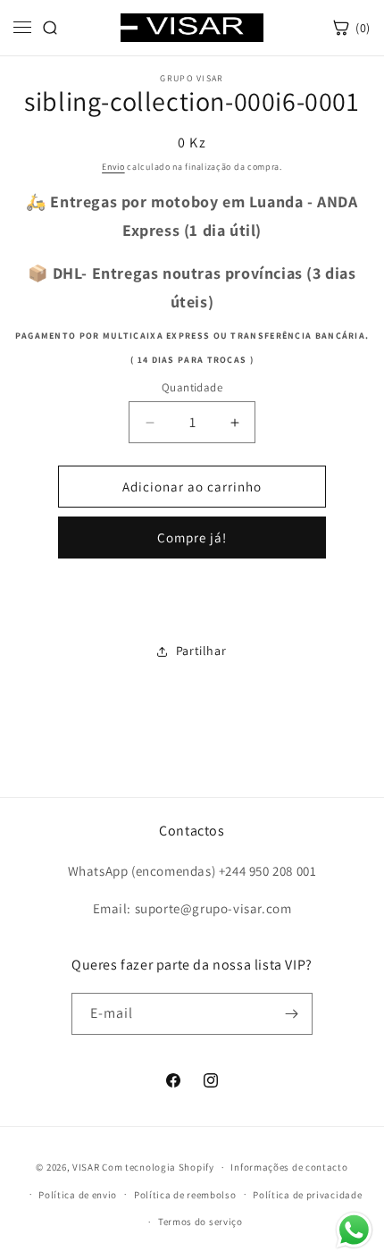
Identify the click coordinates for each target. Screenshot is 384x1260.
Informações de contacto (288, 1167)
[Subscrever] (292, 1014)
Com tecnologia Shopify (157, 1167)
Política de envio (77, 1195)
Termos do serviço (200, 1221)
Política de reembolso (185, 1195)
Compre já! (192, 537)
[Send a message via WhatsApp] (354, 1230)
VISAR (86, 1167)
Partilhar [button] (201, 651)
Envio (113, 166)
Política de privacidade (307, 1195)
